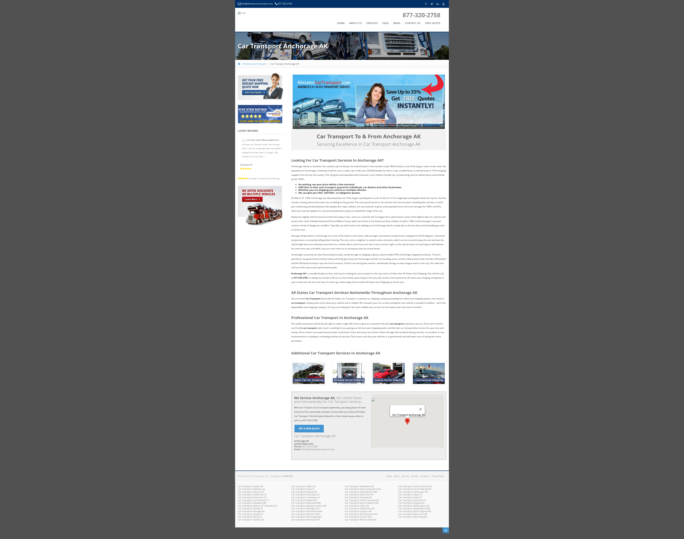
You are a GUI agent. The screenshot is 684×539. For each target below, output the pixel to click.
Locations (424, 476)
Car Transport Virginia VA (411, 502)
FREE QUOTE (432, 23)
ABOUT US (355, 23)
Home (389, 476)
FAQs (385, 23)
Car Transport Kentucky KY (305, 494)
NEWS (396, 23)
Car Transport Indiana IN (251, 519)
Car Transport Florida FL (250, 508)
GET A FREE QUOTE (309, 428)
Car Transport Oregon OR (358, 511)
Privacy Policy (437, 476)
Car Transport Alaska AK (250, 486)
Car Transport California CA (252, 494)
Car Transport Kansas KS (304, 491)
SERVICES (372, 23)
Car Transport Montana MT (305, 519)
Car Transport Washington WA (414, 508)
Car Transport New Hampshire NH (363, 489)
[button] (407, 421)
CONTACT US (413, 23)
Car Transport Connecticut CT (253, 500)
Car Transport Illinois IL (250, 516)
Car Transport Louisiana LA (305, 497)
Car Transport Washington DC (414, 505)
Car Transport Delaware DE (252, 502)
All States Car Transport (254, 63)
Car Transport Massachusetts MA (308, 505)
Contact (414, 476)
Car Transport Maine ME (304, 500)
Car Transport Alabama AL (251, 489)
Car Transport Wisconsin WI (412, 514)
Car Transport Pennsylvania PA (361, 514)
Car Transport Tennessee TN (413, 491)
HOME (341, 23)
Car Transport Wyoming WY (412, 516)
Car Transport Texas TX (410, 494)
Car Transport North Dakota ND (361, 502)
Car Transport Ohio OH (357, 505)
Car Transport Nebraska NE (359, 486)
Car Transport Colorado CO (252, 497)
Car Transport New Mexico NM (361, 491)
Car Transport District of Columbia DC (257, 505)
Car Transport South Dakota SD (414, 489)
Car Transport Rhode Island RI (360, 519)
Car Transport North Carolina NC (362, 500)
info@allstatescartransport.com (257, 3)
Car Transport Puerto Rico (358, 516)
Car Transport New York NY (359, 494)
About (397, 476)
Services (405, 476)
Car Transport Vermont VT (412, 500)
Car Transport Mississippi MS (306, 516)
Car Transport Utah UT (410, 497)
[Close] (420, 409)
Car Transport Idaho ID (303, 486)
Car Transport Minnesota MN (306, 511)
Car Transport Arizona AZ (251, 491)
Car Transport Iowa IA (302, 489)
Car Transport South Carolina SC (415, 486)
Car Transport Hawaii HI (250, 514)
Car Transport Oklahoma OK (360, 508)
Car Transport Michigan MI (305, 508)
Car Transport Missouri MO (305, 514)
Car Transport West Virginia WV (414, 511)
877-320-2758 (285, 3)
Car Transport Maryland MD (306, 502)
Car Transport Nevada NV (358, 497)
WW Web (288, 476)
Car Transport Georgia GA (251, 511)
